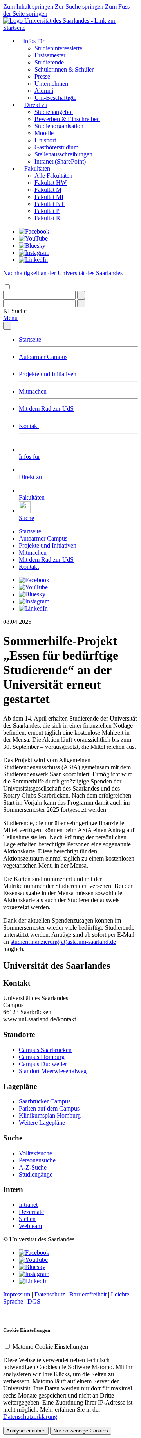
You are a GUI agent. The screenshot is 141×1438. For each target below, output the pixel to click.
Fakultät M (47, 189)
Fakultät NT (49, 203)
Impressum (16, 1294)
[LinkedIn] (33, 259)
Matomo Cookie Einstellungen (50, 1346)
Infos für (33, 41)
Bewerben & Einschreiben (67, 119)
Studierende (49, 62)
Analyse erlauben (25, 1431)
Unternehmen (51, 83)
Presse (42, 76)
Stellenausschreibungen (63, 154)
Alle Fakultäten (53, 175)
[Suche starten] (81, 295)
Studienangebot (53, 111)
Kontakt (29, 426)
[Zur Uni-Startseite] (70, 27)
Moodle (44, 133)
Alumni (43, 90)
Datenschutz (49, 1294)
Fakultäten (37, 168)
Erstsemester (49, 55)
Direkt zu (35, 104)
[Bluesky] (32, 245)
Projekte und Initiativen (47, 374)
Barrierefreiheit (88, 1294)
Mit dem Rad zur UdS (46, 408)
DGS (33, 1301)
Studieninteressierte (58, 48)
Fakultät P (47, 211)
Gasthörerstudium (56, 147)
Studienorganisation (58, 126)
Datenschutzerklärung (30, 1416)
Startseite (30, 339)
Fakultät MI (48, 196)
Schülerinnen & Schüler (64, 69)
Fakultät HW (50, 182)
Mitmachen (33, 391)
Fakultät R (47, 218)
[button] (15, 310)
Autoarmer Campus (43, 356)
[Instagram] (34, 252)
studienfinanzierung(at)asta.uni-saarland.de (63, 941)
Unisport (45, 140)
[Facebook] (34, 231)
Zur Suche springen (79, 6)
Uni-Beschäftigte (55, 97)
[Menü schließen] (7, 326)
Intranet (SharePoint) (60, 161)
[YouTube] (33, 238)
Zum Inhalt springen (28, 6)
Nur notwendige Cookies (80, 1431)
